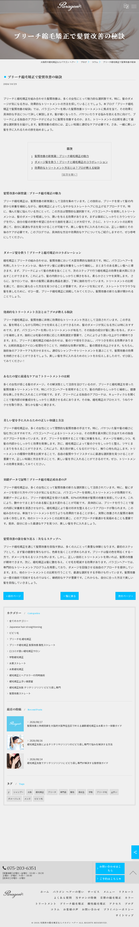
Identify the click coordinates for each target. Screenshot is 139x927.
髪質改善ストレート (20, 693)
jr (8, 792)
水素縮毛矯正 (16, 669)
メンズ (27, 798)
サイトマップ (125, 915)
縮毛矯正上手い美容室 (21, 681)
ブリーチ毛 (102, 792)
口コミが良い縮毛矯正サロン (24, 651)
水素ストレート (17, 663)
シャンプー (18, 792)
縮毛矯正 (40, 792)
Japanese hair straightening (25, 626)
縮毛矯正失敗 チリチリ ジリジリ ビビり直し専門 (35, 687)
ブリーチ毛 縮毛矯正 (20, 639)
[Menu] (134, 6)
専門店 (63, 792)
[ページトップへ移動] (133, 872)
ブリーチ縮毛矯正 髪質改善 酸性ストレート (32, 645)
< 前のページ (13, 596)
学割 (91, 792)
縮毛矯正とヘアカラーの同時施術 (27, 675)
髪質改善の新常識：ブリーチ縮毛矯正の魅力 (62, 156)
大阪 (30, 792)
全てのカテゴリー (18, 621)
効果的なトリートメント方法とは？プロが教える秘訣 (67, 168)
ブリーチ (52, 792)
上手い (114, 792)
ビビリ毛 (14, 633)
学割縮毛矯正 (16, 657)
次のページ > (125, 596)
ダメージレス (14, 798)
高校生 (81, 792)
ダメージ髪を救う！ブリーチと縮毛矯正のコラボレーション (71, 162)
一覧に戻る (69, 596)
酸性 (72, 792)
